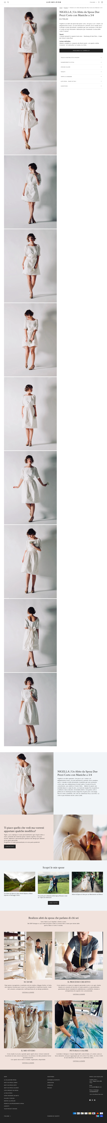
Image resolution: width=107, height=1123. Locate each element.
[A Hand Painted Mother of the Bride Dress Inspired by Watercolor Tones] (53, 883)
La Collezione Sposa (10, 1079)
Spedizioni (50, 1082)
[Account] (99, 2)
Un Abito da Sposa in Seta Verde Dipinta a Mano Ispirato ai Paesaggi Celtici (18, 894)
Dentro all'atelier (9, 1100)
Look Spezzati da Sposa (11, 1090)
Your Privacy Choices (10, 1108)
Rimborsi (50, 1085)
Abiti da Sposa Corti (10, 1085)
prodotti (66, 7)
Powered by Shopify (53, 1116)
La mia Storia (8, 1093)
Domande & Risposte (53, 1079)
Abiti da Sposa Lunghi (10, 1082)
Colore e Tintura (9, 1098)
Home (60, 7)
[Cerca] (8, 2)
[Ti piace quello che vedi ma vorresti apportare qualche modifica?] (80, 837)
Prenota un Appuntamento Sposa (14, 1103)
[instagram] (92, 1100)
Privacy (49, 1087)
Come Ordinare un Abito (11, 1095)
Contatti (6, 1106)
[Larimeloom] (53, 2)
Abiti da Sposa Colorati (11, 1087)
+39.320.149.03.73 (93, 1091)
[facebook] (90, 1100)
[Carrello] (102, 2)
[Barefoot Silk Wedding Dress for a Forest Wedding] (87, 882)
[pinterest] (94, 1100)
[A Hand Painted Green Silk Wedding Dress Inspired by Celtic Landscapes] (19, 882)
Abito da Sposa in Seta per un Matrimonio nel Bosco (87, 894)
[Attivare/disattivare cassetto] (5, 2)
